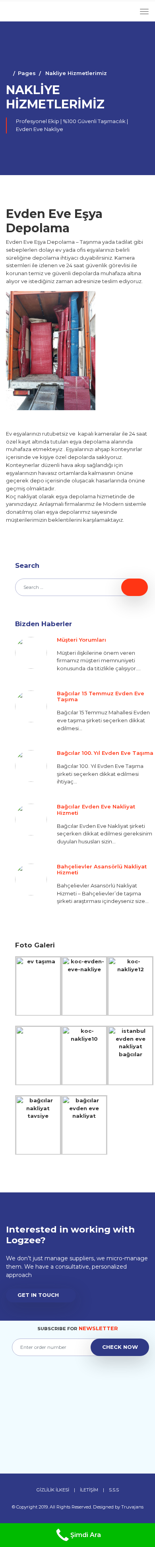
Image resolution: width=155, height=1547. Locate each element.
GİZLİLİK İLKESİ (53, 1490)
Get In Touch (38, 1295)
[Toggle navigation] (144, 12)
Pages (27, 73)
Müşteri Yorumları (81, 640)
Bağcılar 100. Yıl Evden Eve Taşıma (105, 753)
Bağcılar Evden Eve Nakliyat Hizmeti (96, 809)
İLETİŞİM (89, 1490)
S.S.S (114, 1490)
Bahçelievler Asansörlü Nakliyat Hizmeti (102, 869)
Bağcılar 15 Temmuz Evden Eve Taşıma (100, 696)
